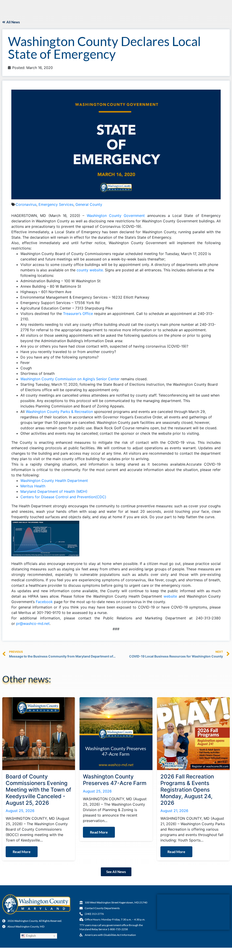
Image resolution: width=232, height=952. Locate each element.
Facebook (44, 601)
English (30, 935)
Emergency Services (56, 204)
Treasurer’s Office (78, 313)
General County (88, 204)
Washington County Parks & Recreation (59, 411)
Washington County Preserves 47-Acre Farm (114, 779)
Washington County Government (116, 215)
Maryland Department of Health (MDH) (53, 491)
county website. (90, 270)
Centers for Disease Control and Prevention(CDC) (63, 497)
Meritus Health (32, 486)
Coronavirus (26, 204)
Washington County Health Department (54, 480)
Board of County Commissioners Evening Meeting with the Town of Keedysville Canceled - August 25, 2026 (38, 789)
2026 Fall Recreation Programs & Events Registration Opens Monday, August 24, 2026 (187, 789)
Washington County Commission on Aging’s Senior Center (70, 379)
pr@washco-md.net (33, 623)
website (170, 596)
